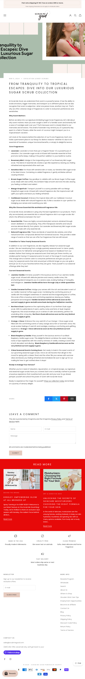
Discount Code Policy (68, 623)
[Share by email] (72, 398)
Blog (62, 612)
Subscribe (12, 595)
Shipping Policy (66, 619)
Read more (8, 519)
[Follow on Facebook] (5, 659)
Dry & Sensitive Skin (52, 494)
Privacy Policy (56, 419)
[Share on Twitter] (56, 398)
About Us (63, 590)
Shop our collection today (54, 381)
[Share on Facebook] (48, 398)
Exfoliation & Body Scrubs (36, 79)
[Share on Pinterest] (64, 398)
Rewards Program (67, 579)
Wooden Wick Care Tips (69, 597)
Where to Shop (66, 593)
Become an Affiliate (68, 605)
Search (63, 586)
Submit (15, 453)
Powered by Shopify (53, 665)
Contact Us (64, 608)
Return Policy (65, 626)
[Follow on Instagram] (10, 659)
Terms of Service (67, 630)
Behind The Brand (11, 493)
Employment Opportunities (70, 601)
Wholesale (64, 583)
